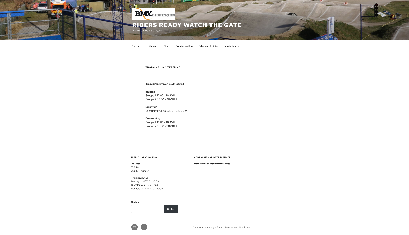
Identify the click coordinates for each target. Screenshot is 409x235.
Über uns (153, 46)
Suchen (135, 202)
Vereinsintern (231, 46)
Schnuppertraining (208, 46)
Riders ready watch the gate (187, 25)
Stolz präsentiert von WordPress (233, 227)
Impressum (199, 163)
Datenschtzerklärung (203, 227)
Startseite (137, 46)
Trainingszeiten (184, 46)
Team (167, 46)
